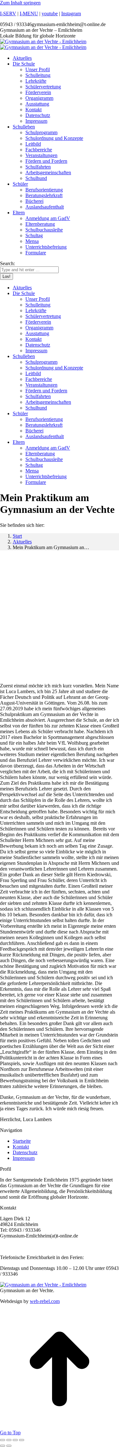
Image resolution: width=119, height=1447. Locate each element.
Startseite (22, 1141)
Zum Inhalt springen (20, 2)
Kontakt (21, 1146)
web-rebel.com (45, 1301)
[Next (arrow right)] (8, 1446)
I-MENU (29, 13)
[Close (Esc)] (2, 1440)
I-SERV (8, 13)
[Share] (8, 1440)
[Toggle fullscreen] (15, 1440)
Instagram (71, 13)
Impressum (24, 1158)
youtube (50, 13)
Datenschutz (25, 1152)
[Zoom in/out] (21, 1440)
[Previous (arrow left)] (2, 1446)
